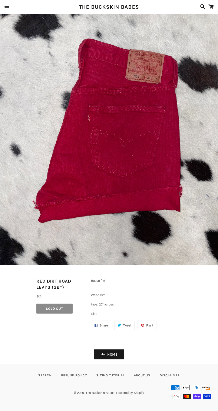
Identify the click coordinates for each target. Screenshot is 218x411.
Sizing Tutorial (110, 375)
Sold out (54, 309)
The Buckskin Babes (109, 7)
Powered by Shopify (130, 392)
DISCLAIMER (170, 375)
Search (45, 375)
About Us (142, 375)
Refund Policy (74, 375)
